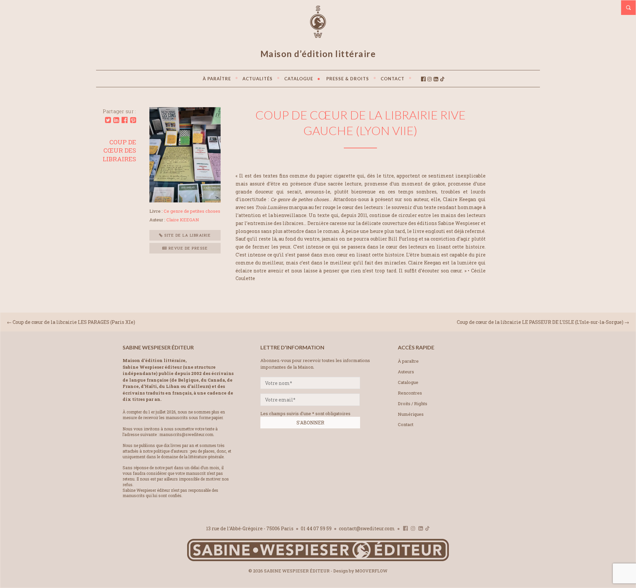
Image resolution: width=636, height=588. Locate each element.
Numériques (411, 414)
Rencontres (410, 393)
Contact (405, 424)
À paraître (408, 361)
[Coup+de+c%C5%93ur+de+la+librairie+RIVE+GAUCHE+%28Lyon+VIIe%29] (108, 120)
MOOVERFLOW (371, 571)
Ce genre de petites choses (192, 211)
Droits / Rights (412, 403)
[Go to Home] (318, 559)
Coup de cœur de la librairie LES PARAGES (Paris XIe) (74, 322)
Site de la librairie (187, 235)
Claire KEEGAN (182, 220)
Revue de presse (187, 248)
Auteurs (406, 372)
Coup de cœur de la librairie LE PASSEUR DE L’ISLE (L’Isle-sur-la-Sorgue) (540, 322)
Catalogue (408, 382)
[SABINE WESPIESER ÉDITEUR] (318, 35)
